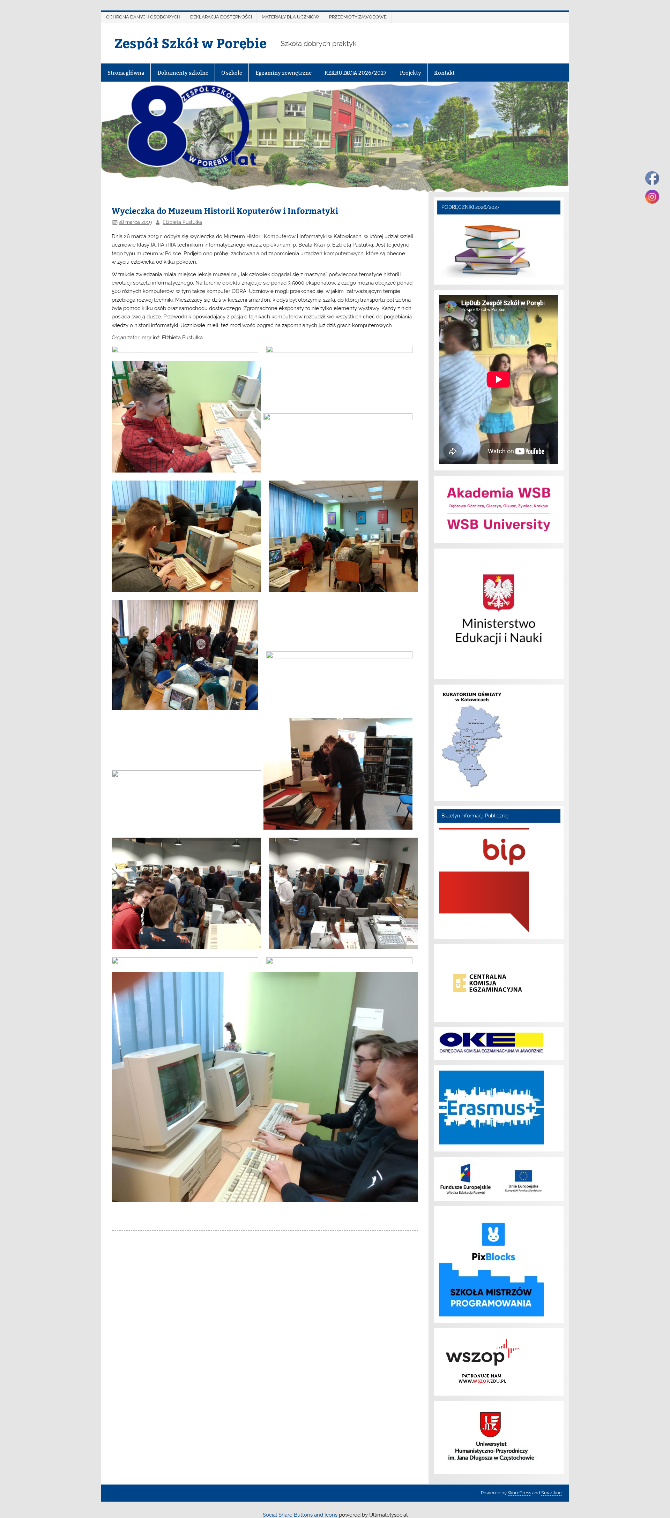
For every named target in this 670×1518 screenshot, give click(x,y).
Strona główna (125, 72)
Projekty (410, 72)
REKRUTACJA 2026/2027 (356, 72)
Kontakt (444, 72)
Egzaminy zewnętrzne (283, 72)
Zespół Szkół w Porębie (190, 43)
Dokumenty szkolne (182, 72)
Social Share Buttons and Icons (300, 1515)
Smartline (551, 1492)
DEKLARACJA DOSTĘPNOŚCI (221, 17)
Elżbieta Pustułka (182, 222)
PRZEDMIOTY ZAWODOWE (358, 17)
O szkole (231, 72)
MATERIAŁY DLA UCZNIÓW (290, 17)
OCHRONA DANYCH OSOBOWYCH (143, 17)
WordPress (519, 1492)
